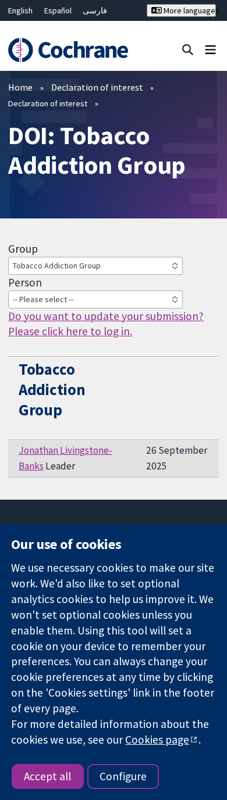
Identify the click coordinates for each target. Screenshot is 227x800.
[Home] (67, 50)
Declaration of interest (97, 87)
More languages (188, 10)
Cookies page (157, 740)
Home (20, 87)
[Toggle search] (187, 49)
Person (25, 282)
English (20, 10)
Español (58, 10)
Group (23, 249)
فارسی (95, 10)
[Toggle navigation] (210, 49)
